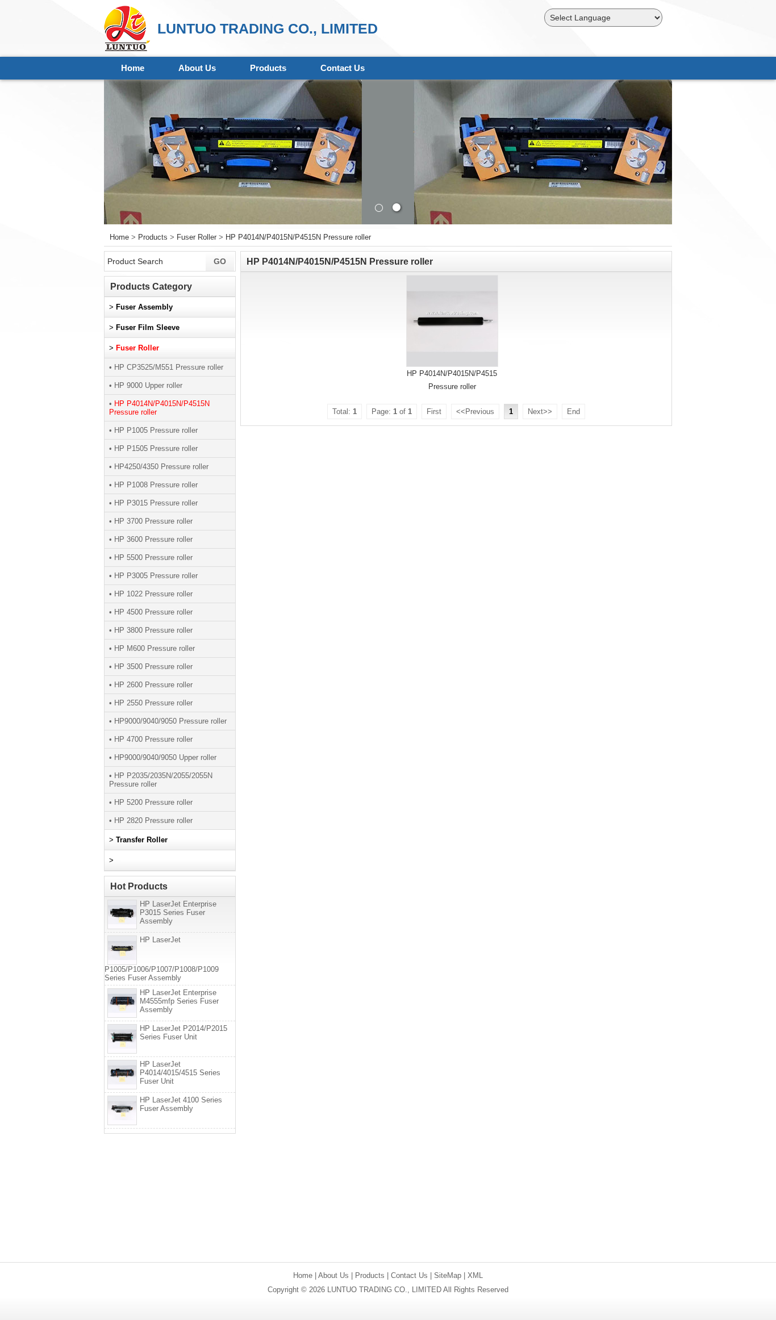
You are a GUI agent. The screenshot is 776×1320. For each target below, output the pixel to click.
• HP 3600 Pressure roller (151, 539)
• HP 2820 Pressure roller (151, 820)
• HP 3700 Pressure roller (151, 521)
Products (268, 68)
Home (132, 68)
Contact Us (342, 68)
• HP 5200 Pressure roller (151, 802)
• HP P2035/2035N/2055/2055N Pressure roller (160, 779)
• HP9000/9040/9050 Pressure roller (168, 721)
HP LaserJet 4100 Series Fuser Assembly (181, 1104)
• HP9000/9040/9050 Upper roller (162, 757)
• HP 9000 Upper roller (145, 385)
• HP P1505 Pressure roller (153, 448)
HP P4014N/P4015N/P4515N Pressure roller (298, 237)
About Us (197, 68)
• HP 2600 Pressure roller (151, 684)
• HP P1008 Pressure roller (153, 485)
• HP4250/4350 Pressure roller (158, 466)
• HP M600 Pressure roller (152, 648)
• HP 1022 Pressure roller (151, 594)
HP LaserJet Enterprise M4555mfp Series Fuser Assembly (179, 1001)
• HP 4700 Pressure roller (151, 739)
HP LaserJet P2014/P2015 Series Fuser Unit (183, 1032)
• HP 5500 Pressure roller (151, 557)
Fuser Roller (196, 237)
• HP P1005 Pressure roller (153, 430)
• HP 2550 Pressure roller (151, 703)
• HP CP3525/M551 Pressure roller (166, 367)
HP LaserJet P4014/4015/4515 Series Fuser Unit (180, 1072)
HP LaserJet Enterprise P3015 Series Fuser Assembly (178, 912)
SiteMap (447, 1275)
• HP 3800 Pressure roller (151, 630)
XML (475, 1275)
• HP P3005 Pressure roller (153, 575)
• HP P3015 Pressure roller (153, 503)
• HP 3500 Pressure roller (151, 666)
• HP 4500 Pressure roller (151, 612)
